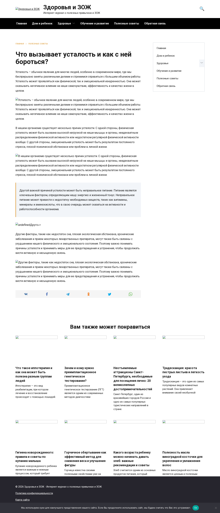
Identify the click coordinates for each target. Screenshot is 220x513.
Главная (21, 23)
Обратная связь (155, 23)
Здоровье (64, 23)
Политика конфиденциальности (34, 493)
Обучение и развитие (94, 23)
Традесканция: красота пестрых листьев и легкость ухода (183, 372)
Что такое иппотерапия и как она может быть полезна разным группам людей (33, 374)
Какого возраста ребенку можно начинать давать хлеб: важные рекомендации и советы (132, 459)
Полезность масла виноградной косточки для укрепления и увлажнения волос (182, 459)
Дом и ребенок (42, 23)
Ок (195, 507)
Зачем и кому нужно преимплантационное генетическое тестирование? (80, 374)
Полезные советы (126, 23)
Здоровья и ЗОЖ (67, 7)
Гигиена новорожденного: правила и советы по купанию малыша (34, 457)
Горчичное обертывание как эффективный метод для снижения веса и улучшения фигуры (85, 459)
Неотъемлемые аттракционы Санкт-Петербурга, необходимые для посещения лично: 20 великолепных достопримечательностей (132, 378)
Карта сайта (22, 499)
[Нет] (215, 508)
